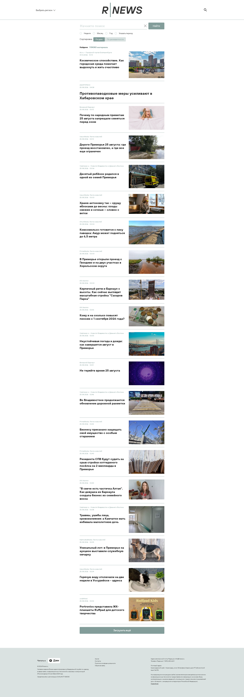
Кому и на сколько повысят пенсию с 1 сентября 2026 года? (102, 317)
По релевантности (115, 39)
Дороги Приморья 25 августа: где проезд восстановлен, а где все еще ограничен (103, 148)
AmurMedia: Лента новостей (91, 222)
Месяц (100, 33)
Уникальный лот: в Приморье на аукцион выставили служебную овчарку (102, 551)
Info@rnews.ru (179, 659)
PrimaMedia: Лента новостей (91, 251)
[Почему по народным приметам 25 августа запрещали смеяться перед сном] (146, 118)
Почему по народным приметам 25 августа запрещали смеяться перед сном (102, 118)
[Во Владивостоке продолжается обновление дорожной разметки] (146, 403)
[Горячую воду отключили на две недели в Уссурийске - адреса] (146, 580)
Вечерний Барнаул (87, 107)
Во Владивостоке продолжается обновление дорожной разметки (102, 401)
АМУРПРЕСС (85, 85)
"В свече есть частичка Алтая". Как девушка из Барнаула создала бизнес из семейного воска (101, 493)
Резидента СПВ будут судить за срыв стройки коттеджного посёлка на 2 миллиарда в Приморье (102, 464)
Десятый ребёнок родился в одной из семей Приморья (99, 175)
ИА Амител (84, 281)
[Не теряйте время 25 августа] (146, 373)
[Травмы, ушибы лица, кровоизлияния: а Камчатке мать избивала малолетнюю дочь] (146, 519)
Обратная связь (100, 666)
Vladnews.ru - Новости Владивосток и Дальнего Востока (102, 166)
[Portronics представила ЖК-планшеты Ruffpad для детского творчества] (146, 609)
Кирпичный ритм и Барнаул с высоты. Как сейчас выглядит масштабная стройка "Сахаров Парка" (101, 294)
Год (111, 33)
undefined (83, 598)
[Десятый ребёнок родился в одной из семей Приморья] (146, 176)
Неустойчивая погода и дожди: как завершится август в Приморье (101, 344)
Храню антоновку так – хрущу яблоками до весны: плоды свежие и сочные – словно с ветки (100, 208)
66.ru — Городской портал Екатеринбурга (96, 52)
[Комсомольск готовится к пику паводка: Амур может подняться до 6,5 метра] (146, 232)
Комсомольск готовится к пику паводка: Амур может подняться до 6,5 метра (102, 233)
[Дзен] (54, 661)
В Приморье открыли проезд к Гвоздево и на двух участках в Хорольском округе (101, 262)
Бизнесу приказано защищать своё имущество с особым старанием (100, 433)
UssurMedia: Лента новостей (91, 137)
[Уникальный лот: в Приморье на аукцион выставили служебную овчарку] (146, 550)
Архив (97, 659)
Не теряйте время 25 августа (100, 370)
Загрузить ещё (122, 630)
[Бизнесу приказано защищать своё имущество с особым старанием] (146, 432)
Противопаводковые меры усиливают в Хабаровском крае (116, 95)
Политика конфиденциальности (105, 663)
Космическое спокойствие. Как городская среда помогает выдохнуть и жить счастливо (102, 64)
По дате (99, 39)
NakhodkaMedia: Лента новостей (92, 540)
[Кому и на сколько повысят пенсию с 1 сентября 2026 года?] (146, 316)
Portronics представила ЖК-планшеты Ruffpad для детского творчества (102, 610)
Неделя (87, 33)
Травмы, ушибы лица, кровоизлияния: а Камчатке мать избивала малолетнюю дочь (102, 519)
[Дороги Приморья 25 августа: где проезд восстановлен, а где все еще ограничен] (146, 147)
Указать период (126, 33)
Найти (156, 26)
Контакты (98, 661)
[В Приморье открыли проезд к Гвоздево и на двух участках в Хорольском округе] (146, 262)
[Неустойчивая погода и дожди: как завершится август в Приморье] (146, 344)
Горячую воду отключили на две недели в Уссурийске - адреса (102, 578)
